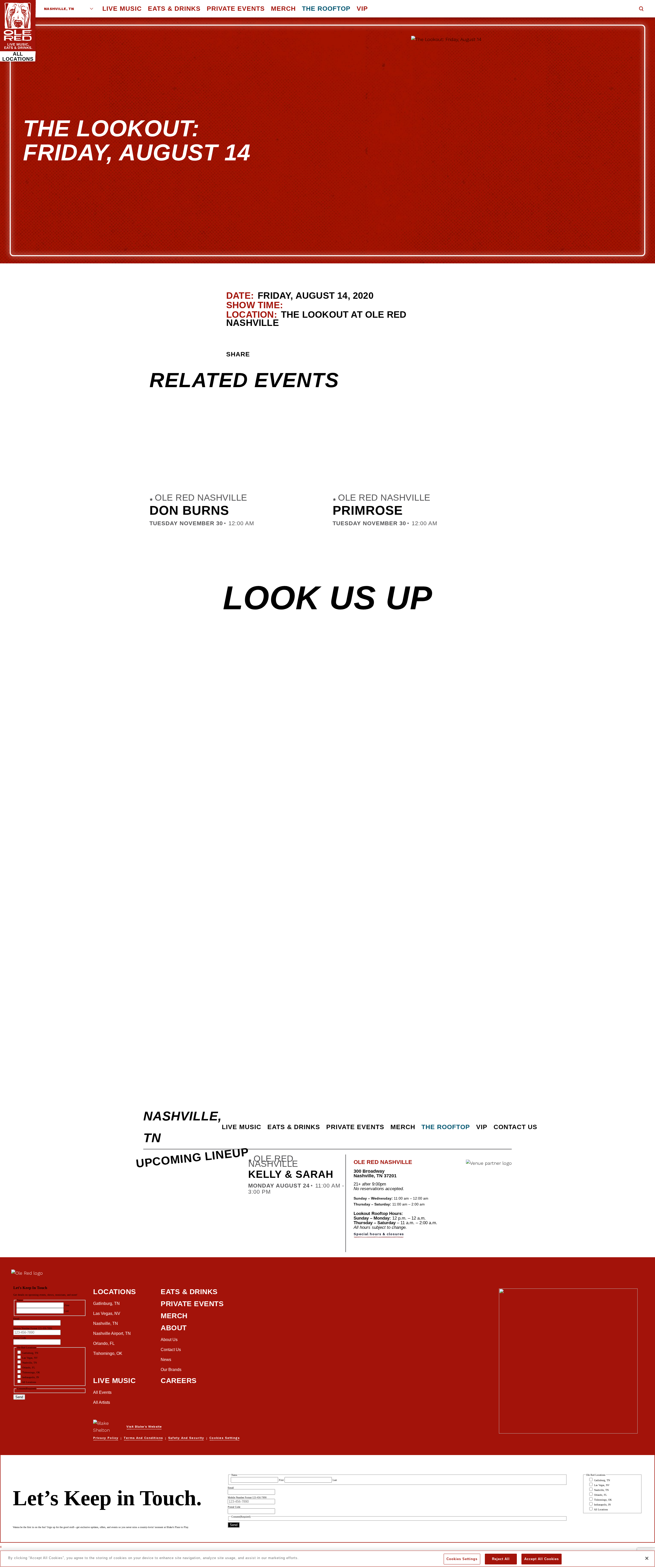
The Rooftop (326, 8)
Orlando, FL (104, 1343)
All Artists (101, 1402)
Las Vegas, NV (106, 1313)
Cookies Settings (461, 1559)
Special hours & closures (379, 1234)
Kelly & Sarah (290, 1174)
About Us (169, 1339)
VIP (362, 8)
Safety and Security (186, 1438)
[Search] (641, 8)
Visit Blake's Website (144, 1426)
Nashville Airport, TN (112, 1333)
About (174, 1328)
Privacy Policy (105, 1438)
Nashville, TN (59, 9)
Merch (283, 8)
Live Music (122, 8)
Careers (179, 1381)
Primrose (368, 510)
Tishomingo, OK (107, 1353)
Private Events (236, 8)
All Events (102, 1392)
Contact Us (515, 1126)
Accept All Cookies (541, 1559)
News (166, 1359)
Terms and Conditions (143, 1438)
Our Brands (171, 1369)
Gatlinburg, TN (106, 1303)
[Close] (646, 1558)
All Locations (17, 56)
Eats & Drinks (174, 8)
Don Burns (189, 510)
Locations (114, 1292)
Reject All (501, 1559)
